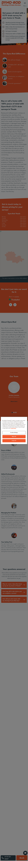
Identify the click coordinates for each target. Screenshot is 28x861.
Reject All (14, 436)
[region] (14, 430)
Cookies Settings (14, 432)
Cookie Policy (13, 428)
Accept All (14, 440)
